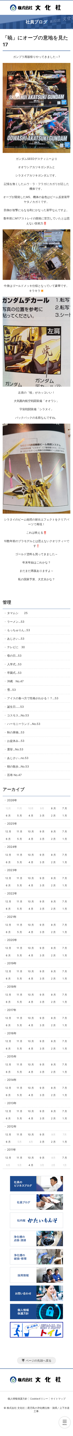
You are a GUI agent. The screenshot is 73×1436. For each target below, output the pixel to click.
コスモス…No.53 (18, 715)
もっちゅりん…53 (18, 630)
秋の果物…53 (15, 732)
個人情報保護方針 (17, 1398)
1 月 (65, 815)
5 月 (19, 815)
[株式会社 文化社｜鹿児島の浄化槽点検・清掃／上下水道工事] (36, 7)
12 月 (8, 831)
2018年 (11, 986)
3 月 (42, 815)
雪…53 (11, 689)
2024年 (12, 846)
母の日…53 (14, 655)
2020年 (12, 940)
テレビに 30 (16, 647)
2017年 (11, 1010)
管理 (7, 602)
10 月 (31, 831)
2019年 (11, 963)
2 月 (53, 815)
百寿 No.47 (14, 775)
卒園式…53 (14, 673)
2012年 (11, 1126)
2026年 (12, 800)
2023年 (12, 870)
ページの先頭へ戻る (38, 1360)
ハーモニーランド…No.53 (23, 724)
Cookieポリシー (39, 1398)
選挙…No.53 (15, 749)
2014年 (11, 1080)
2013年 (11, 1103)
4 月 (31, 815)
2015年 (11, 1056)
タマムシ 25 (17, 613)
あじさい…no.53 (17, 758)
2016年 (11, 1033)
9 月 (42, 831)
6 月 (8, 815)
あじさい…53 (15, 638)
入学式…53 (14, 664)
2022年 (12, 893)
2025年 (12, 823)
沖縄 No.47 (15, 681)
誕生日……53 (15, 706)
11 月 (19, 831)
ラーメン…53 (15, 621)
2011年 (11, 1149)
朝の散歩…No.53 (18, 766)
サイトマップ (58, 1398)
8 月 (53, 808)
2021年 (11, 916)
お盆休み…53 (15, 741)
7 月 (64, 808)
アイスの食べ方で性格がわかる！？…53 (32, 698)
